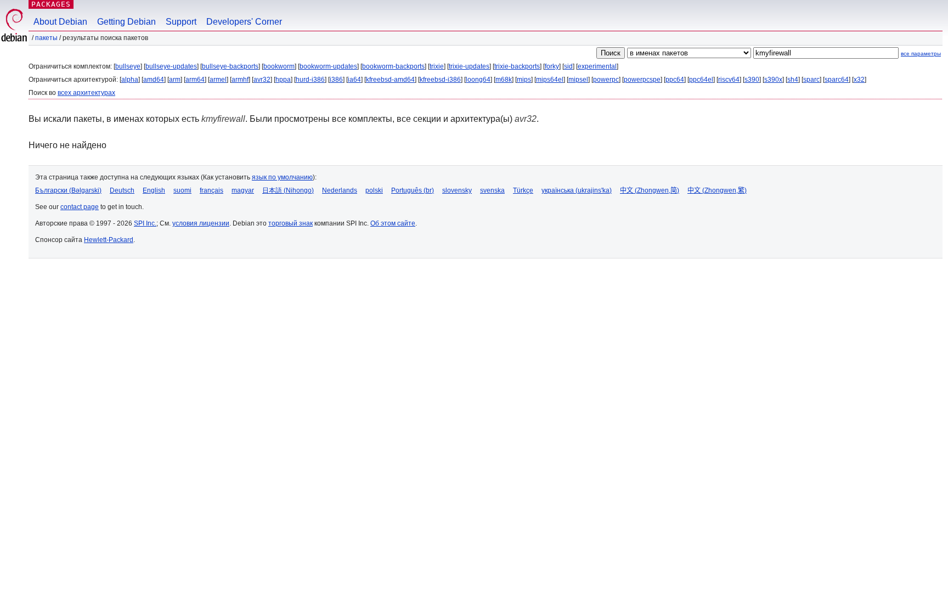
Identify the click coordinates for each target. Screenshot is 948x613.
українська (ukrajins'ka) (576, 190)
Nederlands (339, 190)
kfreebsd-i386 (440, 79)
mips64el (549, 79)
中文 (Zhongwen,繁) (717, 190)
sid (568, 66)
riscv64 (729, 79)
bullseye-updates (171, 66)
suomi (182, 190)
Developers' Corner (244, 21)
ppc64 (674, 79)
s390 (751, 79)
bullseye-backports (230, 66)
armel (218, 79)
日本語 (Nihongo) (288, 190)
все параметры (921, 53)
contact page (79, 207)
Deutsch (122, 190)
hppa (283, 79)
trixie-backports (517, 66)
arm (174, 79)
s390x (773, 79)
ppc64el (701, 79)
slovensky (457, 190)
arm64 (195, 79)
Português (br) (412, 190)
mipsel (578, 79)
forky (552, 66)
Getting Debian (126, 21)
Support (181, 21)
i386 (336, 79)
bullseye (127, 66)
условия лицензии (200, 223)
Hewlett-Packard (108, 240)
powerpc (606, 79)
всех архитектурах (86, 93)
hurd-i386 (310, 79)
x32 (859, 79)
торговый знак (290, 223)
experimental (597, 66)
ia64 (354, 79)
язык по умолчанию (282, 177)
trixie (437, 66)
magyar (243, 190)
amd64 (153, 79)
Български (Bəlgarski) (68, 190)
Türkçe (523, 190)
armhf (240, 79)
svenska (492, 190)
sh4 (792, 79)
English (154, 190)
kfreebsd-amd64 (390, 79)
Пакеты (46, 38)
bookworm (279, 66)
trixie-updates (469, 66)
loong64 (478, 79)
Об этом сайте (392, 223)
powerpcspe (642, 79)
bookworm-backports (393, 66)
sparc (811, 79)
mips (524, 79)
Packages (51, 4)
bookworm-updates (328, 66)
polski (374, 190)
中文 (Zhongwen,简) (649, 190)
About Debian (60, 21)
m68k (503, 79)
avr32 (261, 79)
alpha (129, 79)
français (211, 190)
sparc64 (837, 79)
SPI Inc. (145, 223)
